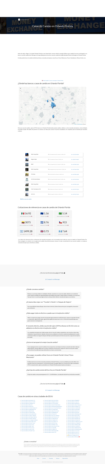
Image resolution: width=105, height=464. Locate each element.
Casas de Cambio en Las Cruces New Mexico (52, 407)
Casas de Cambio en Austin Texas (27, 424)
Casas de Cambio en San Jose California (51, 415)
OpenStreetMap (79, 124)
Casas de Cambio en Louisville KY (73, 426)
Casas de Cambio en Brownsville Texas (28, 421)
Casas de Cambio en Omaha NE (50, 427)
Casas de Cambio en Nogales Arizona (51, 401)
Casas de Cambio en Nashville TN (73, 418)
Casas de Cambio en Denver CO (73, 410)
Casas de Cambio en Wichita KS (73, 403)
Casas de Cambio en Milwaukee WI (74, 427)
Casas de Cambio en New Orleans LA (74, 404)
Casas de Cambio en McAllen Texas (51, 424)
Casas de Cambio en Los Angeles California (29, 420)
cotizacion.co (24, 19)
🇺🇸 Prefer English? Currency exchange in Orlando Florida (52, 80)
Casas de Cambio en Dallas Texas (27, 426)
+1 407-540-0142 (75, 179)
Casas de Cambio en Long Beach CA (28, 403)
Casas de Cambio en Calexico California (28, 415)
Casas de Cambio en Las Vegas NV (73, 423)
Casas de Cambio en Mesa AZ (26, 404)
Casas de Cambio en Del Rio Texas (50, 423)
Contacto (44, 458)
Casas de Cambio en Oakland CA (50, 429)
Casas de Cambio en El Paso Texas (27, 427)
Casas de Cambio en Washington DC (74, 414)
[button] (26, 198)
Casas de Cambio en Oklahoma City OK (74, 421)
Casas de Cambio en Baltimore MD (73, 424)
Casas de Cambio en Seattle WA (73, 409)
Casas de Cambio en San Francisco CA (51, 417)
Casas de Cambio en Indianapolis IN (51, 418)
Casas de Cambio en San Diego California (29, 417)
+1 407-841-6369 (75, 174)
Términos (57, 458)
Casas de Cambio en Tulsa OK (73, 401)
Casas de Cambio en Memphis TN (73, 417)
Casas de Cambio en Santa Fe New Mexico (52, 404)
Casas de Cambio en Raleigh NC (73, 400)
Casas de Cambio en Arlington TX (73, 406)
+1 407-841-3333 (75, 164)
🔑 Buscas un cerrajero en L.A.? (73, 435)
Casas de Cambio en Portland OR (73, 420)
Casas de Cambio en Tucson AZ (73, 430)
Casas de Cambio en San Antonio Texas (51, 426)
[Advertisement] (52, 8)
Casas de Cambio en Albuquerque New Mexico (53, 406)
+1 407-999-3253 (75, 189)
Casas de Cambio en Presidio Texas (28, 430)
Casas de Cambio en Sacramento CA (28, 400)
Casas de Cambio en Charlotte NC (73, 407)
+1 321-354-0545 (75, 154)
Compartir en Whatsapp (53, 279)
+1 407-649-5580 (75, 169)
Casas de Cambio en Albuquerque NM (74, 429)
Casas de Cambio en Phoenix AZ (50, 414)
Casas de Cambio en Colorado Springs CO (29, 407)
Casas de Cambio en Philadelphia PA (51, 412)
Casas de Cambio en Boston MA (73, 415)
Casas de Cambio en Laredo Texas (27, 429)
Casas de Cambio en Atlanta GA (27, 406)
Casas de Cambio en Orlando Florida (28, 412)
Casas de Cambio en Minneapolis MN (51, 430)
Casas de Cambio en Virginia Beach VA (28, 409)
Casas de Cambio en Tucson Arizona (51, 403)
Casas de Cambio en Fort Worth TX (51, 421)
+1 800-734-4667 (75, 159)
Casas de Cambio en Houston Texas (28, 423)
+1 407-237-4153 (75, 194)
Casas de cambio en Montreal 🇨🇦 (73, 436)
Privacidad (51, 458)
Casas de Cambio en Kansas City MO (28, 401)
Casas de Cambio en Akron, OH (50, 432)
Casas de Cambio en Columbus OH (50, 420)
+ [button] (20, 88)
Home (38, 458)
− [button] (20, 90)
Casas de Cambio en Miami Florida (27, 410)
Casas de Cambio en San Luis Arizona (51, 400)
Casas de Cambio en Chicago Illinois (51, 409)
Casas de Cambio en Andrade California (28, 418)
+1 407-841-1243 (75, 184)
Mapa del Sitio (65, 458)
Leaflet (75, 124)
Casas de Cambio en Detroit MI (73, 412)
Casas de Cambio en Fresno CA (73, 432)
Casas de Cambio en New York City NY (51, 410)
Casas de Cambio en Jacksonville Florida (28, 414)
